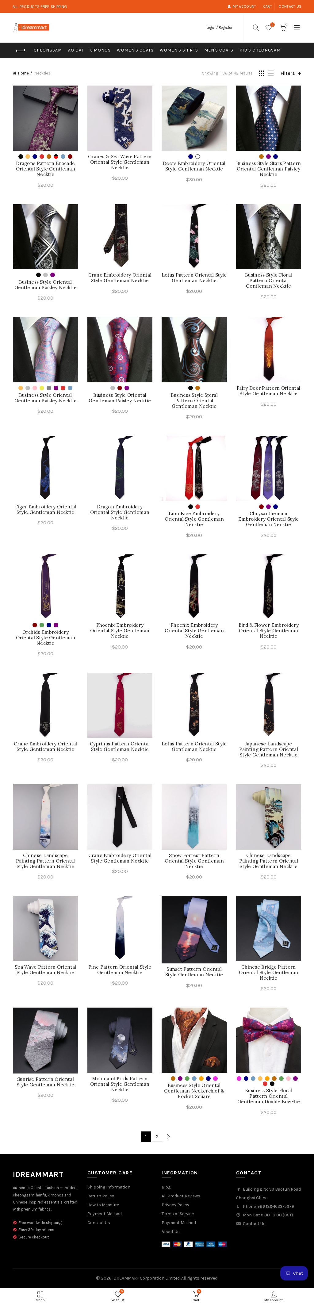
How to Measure (103, 1204)
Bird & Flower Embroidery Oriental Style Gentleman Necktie (269, 630)
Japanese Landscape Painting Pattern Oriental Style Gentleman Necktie (268, 749)
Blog (166, 1187)
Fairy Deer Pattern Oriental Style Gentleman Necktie (268, 390)
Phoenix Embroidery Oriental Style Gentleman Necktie (119, 630)
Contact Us (98, 1222)
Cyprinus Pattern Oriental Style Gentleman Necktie (120, 746)
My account (244, 6)
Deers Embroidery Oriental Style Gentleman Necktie (194, 166)
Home (23, 73)
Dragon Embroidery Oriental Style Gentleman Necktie (119, 512)
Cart (267, 6)
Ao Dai (75, 50)
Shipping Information (108, 1187)
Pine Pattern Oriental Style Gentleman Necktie (119, 969)
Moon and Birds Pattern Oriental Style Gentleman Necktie (119, 1084)
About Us (171, 1231)
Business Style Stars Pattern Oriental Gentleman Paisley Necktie (268, 169)
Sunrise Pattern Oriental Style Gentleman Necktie (46, 1082)
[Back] (20, 51)
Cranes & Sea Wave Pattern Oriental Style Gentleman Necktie (120, 162)
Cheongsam (48, 50)
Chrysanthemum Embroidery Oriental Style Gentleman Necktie (268, 519)
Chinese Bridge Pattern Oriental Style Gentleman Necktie (268, 972)
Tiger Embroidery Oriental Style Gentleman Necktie (45, 509)
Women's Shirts (179, 50)
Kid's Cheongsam (260, 50)
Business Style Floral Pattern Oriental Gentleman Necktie (268, 280)
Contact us (290, 6)
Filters (288, 73)
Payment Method (104, 1213)
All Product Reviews (181, 1196)
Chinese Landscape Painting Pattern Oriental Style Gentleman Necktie (45, 861)
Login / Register (219, 27)
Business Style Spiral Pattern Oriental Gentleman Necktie (194, 400)
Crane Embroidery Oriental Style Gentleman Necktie (120, 277)
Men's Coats (218, 50)
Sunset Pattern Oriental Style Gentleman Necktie (194, 972)
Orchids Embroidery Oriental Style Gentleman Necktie (45, 638)
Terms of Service (178, 1213)
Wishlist (272, 24)
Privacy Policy (175, 1204)
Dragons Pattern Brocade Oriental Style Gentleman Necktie (45, 169)
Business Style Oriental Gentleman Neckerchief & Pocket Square (194, 1091)
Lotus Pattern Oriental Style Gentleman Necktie (194, 277)
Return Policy (100, 1196)
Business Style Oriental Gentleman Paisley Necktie (45, 284)
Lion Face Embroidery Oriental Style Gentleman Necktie (194, 519)
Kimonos (100, 50)
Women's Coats (135, 50)
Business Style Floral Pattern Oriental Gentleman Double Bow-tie (268, 1096)
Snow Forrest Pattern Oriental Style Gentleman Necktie (194, 861)
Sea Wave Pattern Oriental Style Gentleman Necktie (45, 969)
